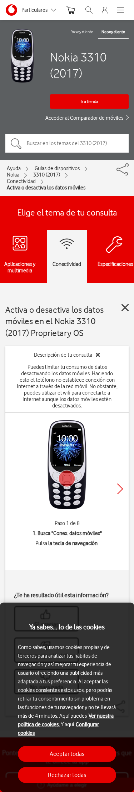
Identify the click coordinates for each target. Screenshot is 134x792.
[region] (67, 697)
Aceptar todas (67, 753)
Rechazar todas (67, 774)
